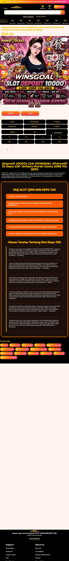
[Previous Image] (3, 72)
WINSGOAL (5, 173)
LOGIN (30, 113)
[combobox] (32, 12)
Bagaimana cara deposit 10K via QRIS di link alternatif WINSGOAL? (29, 204)
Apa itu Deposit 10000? (19, 196)
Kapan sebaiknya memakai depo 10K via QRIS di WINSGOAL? (33, 234)
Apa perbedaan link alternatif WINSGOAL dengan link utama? (33, 227)
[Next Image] (66, 72)
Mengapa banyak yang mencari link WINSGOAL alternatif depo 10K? (33, 212)
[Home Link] (16, 7)
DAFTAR (10, 113)
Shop (5, 8)
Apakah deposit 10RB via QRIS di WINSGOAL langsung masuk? (34, 220)
